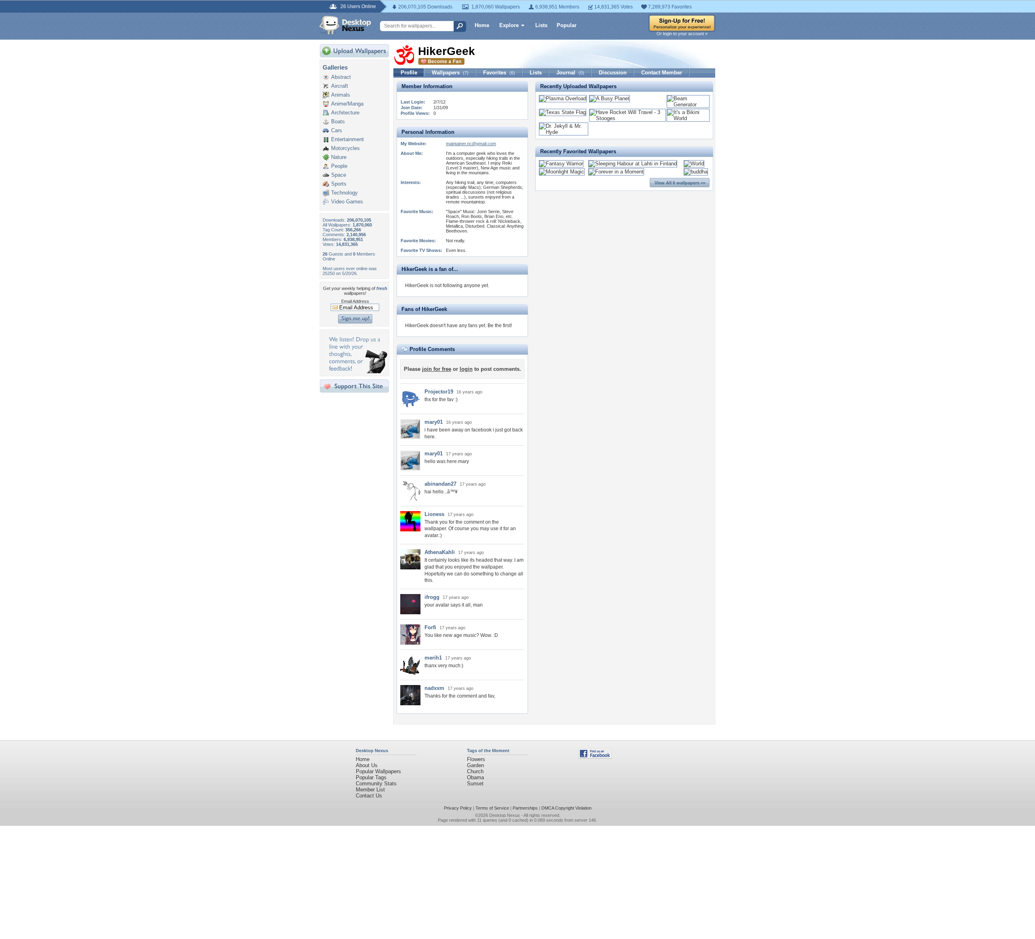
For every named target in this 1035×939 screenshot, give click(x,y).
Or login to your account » (682, 33)
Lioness (434, 514)
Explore (509, 25)
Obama (475, 777)
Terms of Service (492, 808)
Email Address (355, 301)
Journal (570, 73)
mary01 (434, 422)
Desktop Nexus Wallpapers (345, 25)
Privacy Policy (458, 808)
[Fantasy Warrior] (561, 164)
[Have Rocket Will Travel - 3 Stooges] (627, 118)
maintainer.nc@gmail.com (471, 143)
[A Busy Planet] (609, 98)
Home (482, 25)
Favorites (499, 73)
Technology (344, 193)
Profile (409, 73)
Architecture (345, 113)
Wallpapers (450, 73)
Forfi (430, 627)
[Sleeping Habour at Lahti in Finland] (632, 164)
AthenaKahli (440, 552)
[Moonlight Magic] (562, 172)
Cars (336, 130)
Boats (338, 121)
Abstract (341, 77)
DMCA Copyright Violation (566, 808)
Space (338, 175)
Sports (338, 184)
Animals (340, 95)
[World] (694, 164)
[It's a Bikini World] (688, 118)
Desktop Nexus (504, 815)
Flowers (476, 759)
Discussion (613, 73)
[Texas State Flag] (562, 112)
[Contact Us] (356, 371)
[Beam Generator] (688, 105)
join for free (436, 369)
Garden (475, 765)
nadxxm (434, 688)
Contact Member (661, 73)
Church (475, 771)
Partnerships (525, 808)
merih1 (433, 658)
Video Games (347, 202)
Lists (541, 25)
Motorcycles (345, 148)
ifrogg (432, 597)
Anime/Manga (347, 104)
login (466, 369)
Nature (338, 157)
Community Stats (376, 783)
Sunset (475, 783)
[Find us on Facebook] (595, 757)
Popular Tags (371, 777)
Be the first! (500, 325)
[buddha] (696, 172)
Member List (370, 790)
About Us (367, 765)
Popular (567, 25)
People (339, 166)
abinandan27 (440, 484)
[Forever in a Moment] (616, 172)
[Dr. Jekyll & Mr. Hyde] (563, 132)
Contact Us (369, 796)
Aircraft (339, 86)
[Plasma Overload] (563, 98)
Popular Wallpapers (378, 771)
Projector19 (439, 392)
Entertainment (347, 139)
